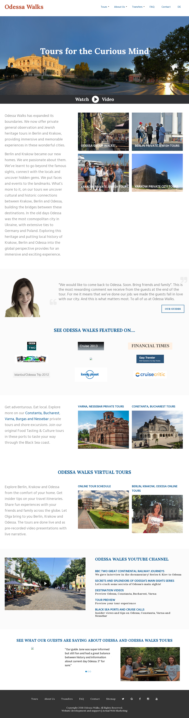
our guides (173, 308)
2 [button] (88, 671)
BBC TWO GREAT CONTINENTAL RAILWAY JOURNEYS (129, 571)
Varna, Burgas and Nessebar (27, 418)
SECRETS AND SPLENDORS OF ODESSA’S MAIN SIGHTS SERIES (134, 580)
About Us (119, 7)
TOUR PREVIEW (105, 599)
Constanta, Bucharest (42, 413)
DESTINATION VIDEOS (109, 590)
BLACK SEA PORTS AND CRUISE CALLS (119, 609)
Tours (104, 7)
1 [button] (86, 671)
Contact (166, 7)
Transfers (137, 7)
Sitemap (110, 698)
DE (179, 7)
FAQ (152, 7)
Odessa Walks (24, 6)
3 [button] (90, 671)
